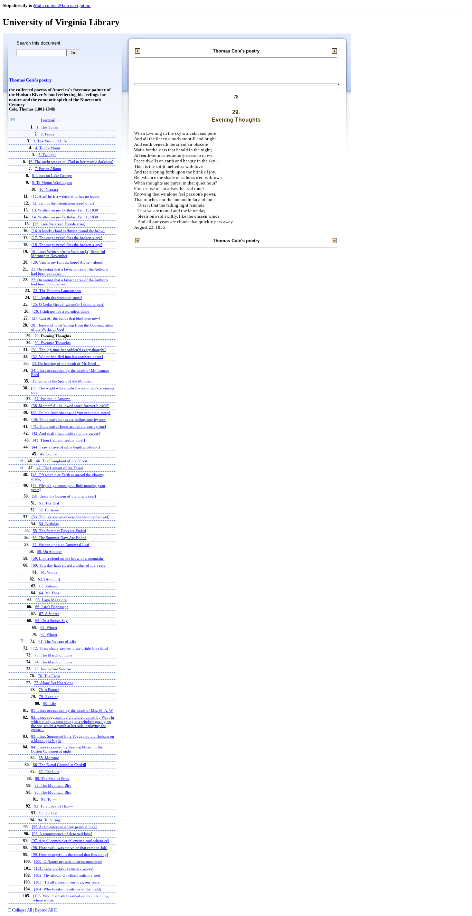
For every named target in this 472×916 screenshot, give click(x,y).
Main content (46, 5)
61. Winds (49, 572)
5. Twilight (47, 155)
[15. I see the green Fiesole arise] (59, 224)
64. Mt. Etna (49, 593)
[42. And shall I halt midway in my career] (66, 433)
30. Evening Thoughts (52, 343)
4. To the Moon (47, 148)
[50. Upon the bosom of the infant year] (64, 496)
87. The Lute (49, 771)
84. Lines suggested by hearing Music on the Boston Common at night (67, 749)
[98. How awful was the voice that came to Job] (69, 848)
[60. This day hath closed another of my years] (68, 565)
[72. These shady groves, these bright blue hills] (69, 648)
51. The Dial (49, 503)
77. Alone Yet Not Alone (53, 683)
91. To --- (49, 799)
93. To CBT (48, 813)
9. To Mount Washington (52, 182)
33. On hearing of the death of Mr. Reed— (66, 363)
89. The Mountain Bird (53, 785)
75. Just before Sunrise (53, 669)
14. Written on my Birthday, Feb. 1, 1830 (65, 217)
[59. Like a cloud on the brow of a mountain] (67, 558)
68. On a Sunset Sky (51, 620)
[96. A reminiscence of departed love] (62, 834)
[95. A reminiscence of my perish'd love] (64, 827)
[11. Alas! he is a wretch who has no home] (66, 196)
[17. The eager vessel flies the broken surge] (66, 238)
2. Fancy (48, 134)
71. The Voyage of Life (57, 641)
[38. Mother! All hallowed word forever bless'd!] (70, 406)
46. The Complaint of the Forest (61, 461)
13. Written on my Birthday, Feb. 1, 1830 (65, 210)
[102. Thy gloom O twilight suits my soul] (68, 875)
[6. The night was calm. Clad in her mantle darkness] (71, 162)
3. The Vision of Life (50, 141)
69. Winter (48, 627)
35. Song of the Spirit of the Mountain (63, 381)
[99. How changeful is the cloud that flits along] (69, 854)
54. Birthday (49, 524)
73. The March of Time (53, 655)
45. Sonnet (48, 454)
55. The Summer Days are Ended (59, 531)
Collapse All (22, 910)
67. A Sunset (49, 614)
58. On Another (49, 551)
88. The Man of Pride (52, 778)
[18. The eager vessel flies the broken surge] (66, 245)
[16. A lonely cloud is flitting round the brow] (68, 231)
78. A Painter (49, 690)
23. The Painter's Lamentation (57, 291)
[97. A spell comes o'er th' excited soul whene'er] (70, 841)
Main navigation (75, 5)
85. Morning (49, 758)
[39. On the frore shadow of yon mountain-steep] (70, 412)
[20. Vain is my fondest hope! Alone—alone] (67, 262)
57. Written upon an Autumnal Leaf (60, 544)
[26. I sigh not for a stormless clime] (61, 311)
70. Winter (48, 634)
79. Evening (49, 697)
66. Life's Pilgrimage (51, 607)
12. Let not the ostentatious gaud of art (63, 203)
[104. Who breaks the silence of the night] (67, 889)
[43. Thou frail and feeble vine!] (59, 440)
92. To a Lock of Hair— (53, 806)
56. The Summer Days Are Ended (59, 538)
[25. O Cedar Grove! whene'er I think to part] (67, 304)
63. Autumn (48, 586)
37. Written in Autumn (52, 399)
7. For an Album (48, 169)
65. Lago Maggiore (51, 600)
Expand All (44, 910)
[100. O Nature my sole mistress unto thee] (68, 861)
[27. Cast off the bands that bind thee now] (66, 318)
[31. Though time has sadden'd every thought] (68, 350)
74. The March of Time (53, 662)
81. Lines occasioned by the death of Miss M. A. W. (72, 710)
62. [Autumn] (49, 579)
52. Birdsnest (49, 510)
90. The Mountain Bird (53, 792)
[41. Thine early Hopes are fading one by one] (68, 426)
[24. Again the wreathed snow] (57, 297)
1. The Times (47, 127)
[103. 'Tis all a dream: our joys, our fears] (67, 882)
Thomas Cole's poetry (30, 80)
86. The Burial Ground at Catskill (59, 765)
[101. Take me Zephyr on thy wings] (63, 868)
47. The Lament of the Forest (60, 468)
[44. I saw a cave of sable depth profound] (66, 447)
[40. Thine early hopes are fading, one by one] (68, 419)
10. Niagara (48, 189)
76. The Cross (49, 676)
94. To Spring (49, 820)
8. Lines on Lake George (52, 175)
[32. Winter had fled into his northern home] (67, 357)
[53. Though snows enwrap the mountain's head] (70, 517)
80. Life (49, 703)
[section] (48, 120)
